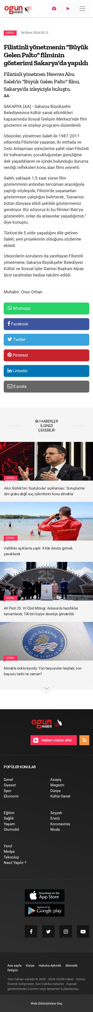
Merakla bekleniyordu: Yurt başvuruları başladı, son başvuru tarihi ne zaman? (43, 671)
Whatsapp (21, 308)
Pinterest (20, 355)
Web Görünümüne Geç (46, 1003)
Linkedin (20, 370)
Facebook (19, 324)
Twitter (18, 339)
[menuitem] (54, 9)
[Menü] (82, 9)
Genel (10, 32)
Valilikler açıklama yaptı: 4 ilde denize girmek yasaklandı (38, 551)
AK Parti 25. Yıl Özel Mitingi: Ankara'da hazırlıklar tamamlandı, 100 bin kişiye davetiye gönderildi (41, 611)
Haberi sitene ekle (56, 740)
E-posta (19, 386)
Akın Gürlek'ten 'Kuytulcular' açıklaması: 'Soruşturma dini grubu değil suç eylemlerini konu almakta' (44, 491)
